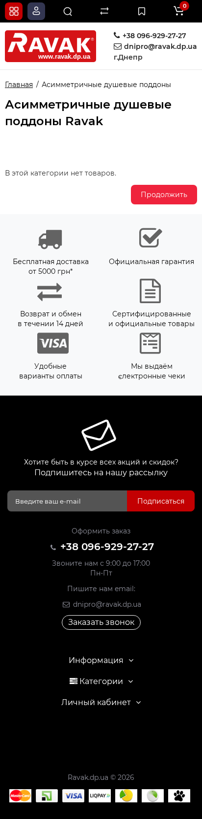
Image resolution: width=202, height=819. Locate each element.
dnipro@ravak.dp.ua (106, 604)
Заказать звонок (101, 622)
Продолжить (164, 194)
